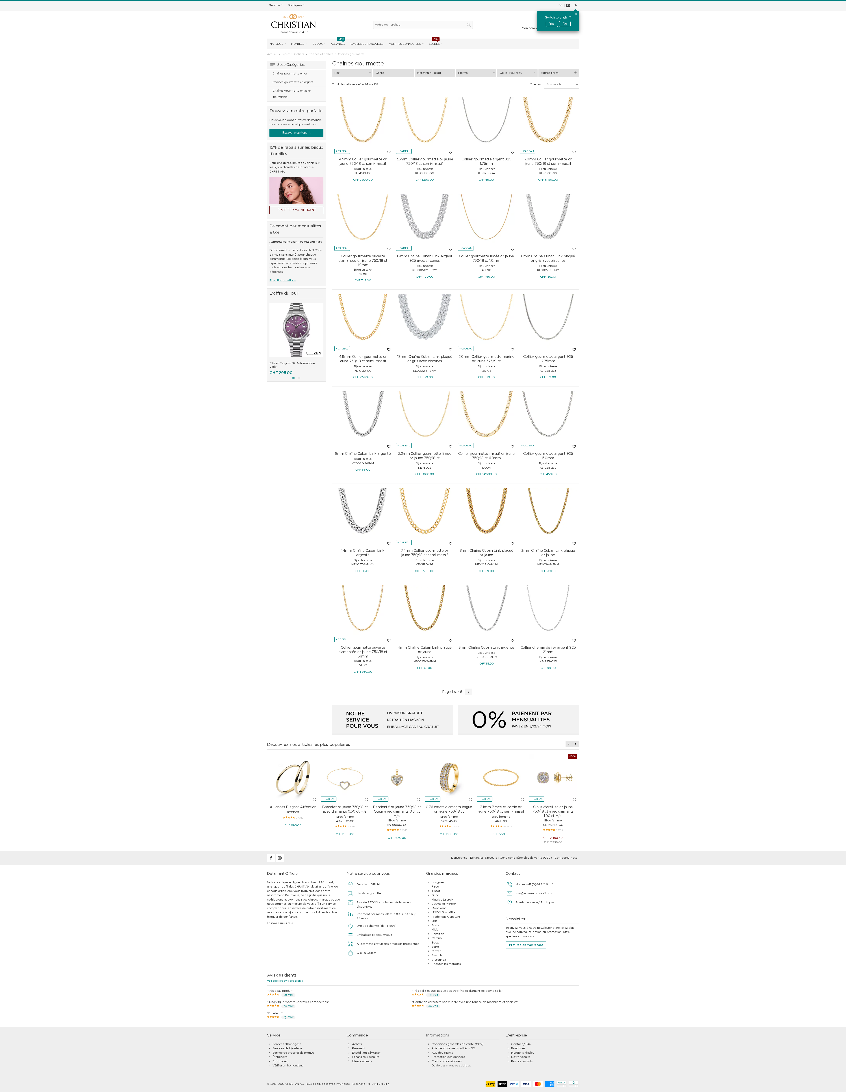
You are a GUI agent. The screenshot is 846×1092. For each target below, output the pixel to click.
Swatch (437, 955)
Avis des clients (442, 1052)
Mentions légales (522, 1052)
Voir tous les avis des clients (285, 980)
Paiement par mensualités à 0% (453, 1048)
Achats (357, 1044)
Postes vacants (522, 1061)
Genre (380, 73)
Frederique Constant (446, 917)
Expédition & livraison (366, 1052)
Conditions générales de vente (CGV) (526, 857)
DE (560, 5)
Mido (435, 929)
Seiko (435, 946)
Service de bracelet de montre (294, 1052)
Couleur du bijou (511, 73)
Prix (336, 73)
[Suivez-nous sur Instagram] (280, 861)
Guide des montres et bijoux (451, 1065)
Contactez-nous (566, 857)
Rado (435, 886)
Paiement (358, 1048)
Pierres (463, 73)
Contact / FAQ (521, 1044)
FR (568, 5)
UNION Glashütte (443, 912)
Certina (437, 938)
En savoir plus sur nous (280, 923)
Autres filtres (549, 73)
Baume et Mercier (444, 904)
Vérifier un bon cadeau (288, 1065)
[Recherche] (469, 25)
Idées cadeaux (362, 1061)
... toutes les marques (446, 964)
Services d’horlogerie (287, 1044)
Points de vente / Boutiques (535, 902)
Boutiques (518, 1048)
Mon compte (531, 28)
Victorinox (439, 959)
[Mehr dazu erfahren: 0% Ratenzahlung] (518, 720)
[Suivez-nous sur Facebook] (271, 861)
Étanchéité (280, 1057)
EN (575, 5)
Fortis (436, 925)
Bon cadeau (281, 1061)
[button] (293, 378)
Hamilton (438, 934)
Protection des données (448, 1057)
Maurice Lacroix (442, 899)
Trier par (536, 84)
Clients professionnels (447, 1061)
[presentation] (272, 337)
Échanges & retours (483, 857)
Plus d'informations (282, 280)
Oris (434, 921)
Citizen (436, 951)
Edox (435, 942)
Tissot (436, 891)
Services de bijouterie (287, 1048)
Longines (438, 882)
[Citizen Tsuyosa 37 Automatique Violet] (296, 330)
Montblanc (439, 908)
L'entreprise (459, 857)
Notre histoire (520, 1057)
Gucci (435, 895)
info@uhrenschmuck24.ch (533, 893)
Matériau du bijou (429, 73)
